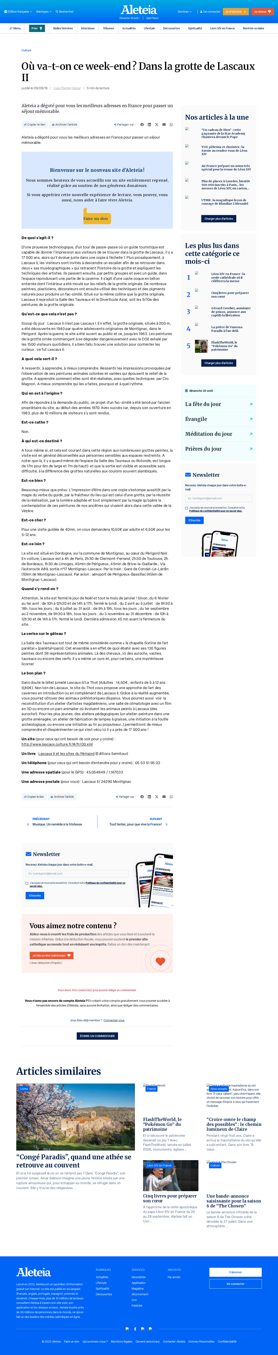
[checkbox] (27, 883)
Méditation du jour (208, 434)
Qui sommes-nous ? (95, 1341)
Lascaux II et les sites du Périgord (66, 753)
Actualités (129, 28)
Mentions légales (121, 1341)
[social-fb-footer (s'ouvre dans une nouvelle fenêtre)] (135, 1329)
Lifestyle (149, 28)
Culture (26, 50)
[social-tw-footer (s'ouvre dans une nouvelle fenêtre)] (143, 1329)
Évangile (196, 419)
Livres (24, 1089)
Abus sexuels (219, 1089)
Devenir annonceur (148, 1341)
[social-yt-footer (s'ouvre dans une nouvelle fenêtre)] (127, 1329)
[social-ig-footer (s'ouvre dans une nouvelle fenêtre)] (150, 1329)
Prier (35, 28)
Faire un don (95, 218)
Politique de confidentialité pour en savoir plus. (215, 511)
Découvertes (171, 28)
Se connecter (211, 11)
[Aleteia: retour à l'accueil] (139, 9)
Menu (17, 28)
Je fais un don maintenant (49, 955)
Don (134, 1300)
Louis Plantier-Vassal (67, 88)
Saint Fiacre (152, 18)
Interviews (88, 28)
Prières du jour (203, 449)
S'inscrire (35, 895)
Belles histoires (63, 28)
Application (139, 1283)
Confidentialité (227, 1341)
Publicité (137, 1306)
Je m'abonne (233, 11)
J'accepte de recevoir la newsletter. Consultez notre (77, 884)
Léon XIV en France (222, 28)
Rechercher (66, 11)
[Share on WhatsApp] (171, 124)
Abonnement (140, 1294)
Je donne (260, 11)
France (151, 1089)
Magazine (138, 1288)
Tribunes (108, 28)
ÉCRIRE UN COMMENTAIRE (97, 1036)
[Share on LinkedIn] (149, 124)
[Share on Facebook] (142, 124)
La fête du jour (203, 404)
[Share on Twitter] (156, 124)
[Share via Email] (164, 124)
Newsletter (139, 1277)
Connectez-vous (114, 1020)
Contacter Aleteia (174, 1341)
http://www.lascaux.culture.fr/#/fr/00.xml (57, 744)
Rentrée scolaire (253, 28)
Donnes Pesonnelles (201, 1341)
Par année (174, 1277)
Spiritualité (195, 28)
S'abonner (235, 1272)
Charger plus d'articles (219, 219)
